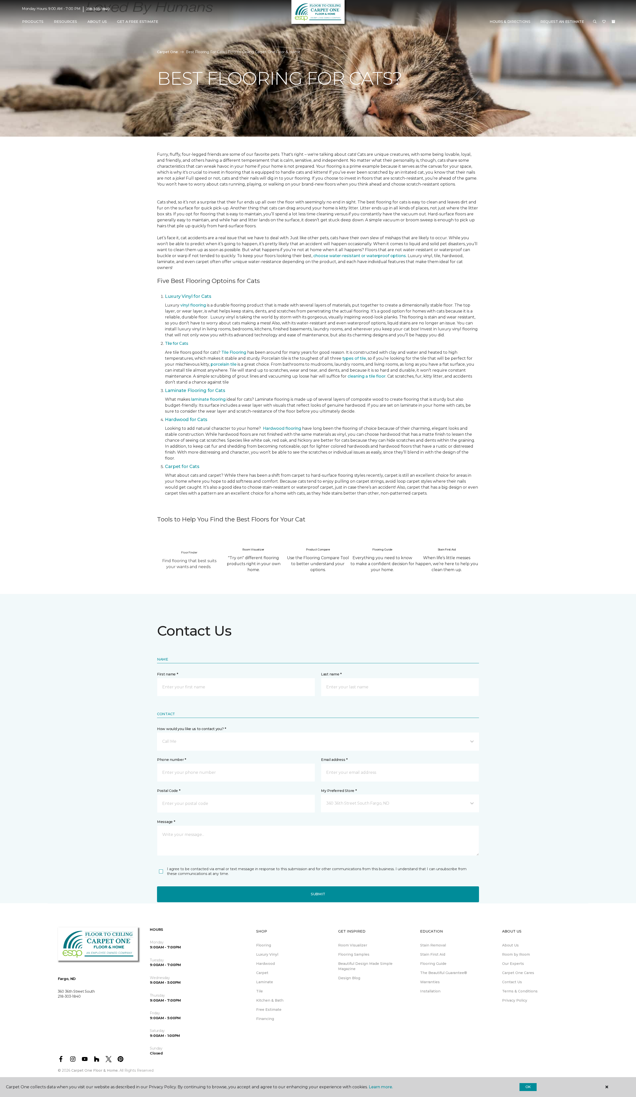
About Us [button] (97, 21)
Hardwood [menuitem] (265, 963)
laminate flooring (208, 399)
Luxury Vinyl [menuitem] (267, 954)
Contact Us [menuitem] (512, 982)
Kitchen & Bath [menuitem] (269, 1000)
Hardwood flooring (282, 428)
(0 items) (613, 21)
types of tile (354, 358)
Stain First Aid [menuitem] (432, 954)
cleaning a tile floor (367, 376)
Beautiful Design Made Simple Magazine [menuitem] (365, 966)
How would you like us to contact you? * (191, 729)
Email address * (334, 759)
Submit (318, 894)
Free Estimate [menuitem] (268, 1009)
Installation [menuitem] (430, 991)
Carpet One (167, 52)
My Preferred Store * (339, 790)
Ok (528, 1087)
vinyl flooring (193, 305)
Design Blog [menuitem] (349, 978)
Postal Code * (168, 790)
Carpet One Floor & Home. (95, 1070)
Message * (166, 821)
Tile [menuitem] (259, 991)
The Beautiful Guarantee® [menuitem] (443, 973)
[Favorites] (604, 21)
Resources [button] (65, 21)
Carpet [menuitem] (262, 973)
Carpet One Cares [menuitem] (518, 973)
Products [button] (32, 21)
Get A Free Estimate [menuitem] (137, 21)
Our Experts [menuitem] (513, 963)
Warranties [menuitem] (430, 982)
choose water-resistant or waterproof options (359, 255)
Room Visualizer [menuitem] (352, 945)
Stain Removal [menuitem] (433, 945)
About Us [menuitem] (510, 945)
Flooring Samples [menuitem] (353, 954)
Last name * (331, 674)
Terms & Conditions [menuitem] (520, 991)
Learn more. (381, 1087)
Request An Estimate (562, 21)
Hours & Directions (510, 21)
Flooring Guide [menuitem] (433, 963)
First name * (167, 674)
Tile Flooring (233, 352)
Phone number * (171, 759)
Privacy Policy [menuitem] (514, 1000)
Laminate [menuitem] (264, 982)
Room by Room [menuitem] (516, 954)
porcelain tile (224, 364)
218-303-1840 (98, 9)
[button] (594, 21)
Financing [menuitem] (265, 1019)
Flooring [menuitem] (263, 945)
